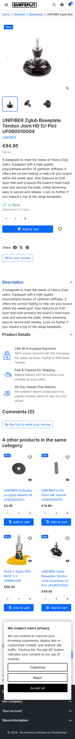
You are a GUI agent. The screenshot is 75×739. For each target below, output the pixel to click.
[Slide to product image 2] (28, 104)
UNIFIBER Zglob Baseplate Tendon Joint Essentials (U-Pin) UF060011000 (55, 578)
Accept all (37, 688)
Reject (37, 678)
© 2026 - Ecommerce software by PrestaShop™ (37, 732)
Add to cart (28, 229)
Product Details (16, 334)
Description (12, 282)
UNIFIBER (9, 137)
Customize (37, 667)
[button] (54, 5)
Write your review (17, 258)
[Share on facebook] (15, 247)
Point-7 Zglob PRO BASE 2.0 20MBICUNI (17, 576)
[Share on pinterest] (27, 247)
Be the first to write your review (27, 424)
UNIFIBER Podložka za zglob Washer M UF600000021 (18, 494)
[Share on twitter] (21, 247)
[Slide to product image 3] (46, 104)
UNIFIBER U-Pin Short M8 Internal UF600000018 (53, 494)
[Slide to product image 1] (10, 104)
